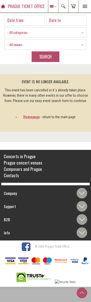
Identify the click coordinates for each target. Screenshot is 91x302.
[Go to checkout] (73, 6)
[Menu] (84, 6)
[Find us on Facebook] (28, 246)
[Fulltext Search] (63, 6)
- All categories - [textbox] (18, 32)
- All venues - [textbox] (15, 44)
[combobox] (45, 32)
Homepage (31, 117)
